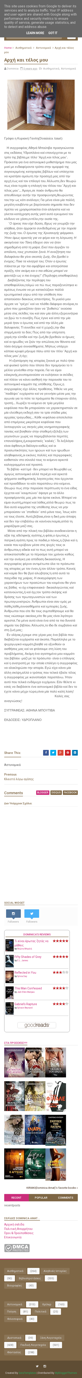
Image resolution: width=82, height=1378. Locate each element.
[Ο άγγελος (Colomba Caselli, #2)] (14, 1178)
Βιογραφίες (14, 1285)
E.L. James (22, 960)
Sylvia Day (22, 976)
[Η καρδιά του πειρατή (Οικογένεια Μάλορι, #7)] (35, 1076)
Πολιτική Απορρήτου (18, 1229)
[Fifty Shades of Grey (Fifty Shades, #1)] (9, 966)
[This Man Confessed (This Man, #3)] (9, 998)
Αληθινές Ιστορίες (55, 1271)
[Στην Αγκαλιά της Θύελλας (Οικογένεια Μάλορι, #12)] (14, 1143)
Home (8, 47)
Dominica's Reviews (37, 934)
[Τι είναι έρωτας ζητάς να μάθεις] (9, 950)
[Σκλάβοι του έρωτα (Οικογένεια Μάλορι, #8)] (55, 1076)
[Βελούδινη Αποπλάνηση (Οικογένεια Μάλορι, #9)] (14, 1110)
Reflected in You (25, 972)
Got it (52, 33)
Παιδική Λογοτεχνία (33, 1344)
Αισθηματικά (23, 47)
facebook (70, 792)
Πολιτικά (40, 1311)
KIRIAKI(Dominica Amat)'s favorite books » (52, 1187)
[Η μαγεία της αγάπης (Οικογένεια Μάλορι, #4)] (14, 1076)
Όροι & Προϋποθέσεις (19, 1233)
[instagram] (45, 1366)
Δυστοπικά (14, 1337)
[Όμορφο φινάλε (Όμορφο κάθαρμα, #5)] (55, 1110)
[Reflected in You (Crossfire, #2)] (9, 982)
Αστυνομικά (43, 47)
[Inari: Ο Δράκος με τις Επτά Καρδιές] (35, 1143)
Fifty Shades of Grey (28, 957)
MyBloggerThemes (66, 1372)
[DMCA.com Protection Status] (17, 1251)
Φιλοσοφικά (14, 1318)
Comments (65, 1197)
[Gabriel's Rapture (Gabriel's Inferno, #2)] (9, 1013)
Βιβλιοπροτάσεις (30, 1278)
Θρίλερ (46, 1304)
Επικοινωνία (12, 1237)
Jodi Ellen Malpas (26, 992)
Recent (16, 1197)
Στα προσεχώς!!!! (15, 1042)
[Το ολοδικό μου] (55, 1179)
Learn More (35, 33)
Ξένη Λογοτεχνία (50, 1337)
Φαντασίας (14, 1352)
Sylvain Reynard (25, 1008)
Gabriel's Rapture (26, 1004)
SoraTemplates (27, 1372)
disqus (56, 792)
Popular (41, 1197)
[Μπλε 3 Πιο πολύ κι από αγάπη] (35, 1177)
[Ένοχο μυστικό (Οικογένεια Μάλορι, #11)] (35, 1110)
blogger (42, 792)
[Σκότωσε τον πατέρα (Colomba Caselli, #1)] (55, 1144)
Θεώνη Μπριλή (24, 949)
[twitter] (37, 1366)
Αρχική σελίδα (14, 1224)
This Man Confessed (28, 988)
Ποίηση (11, 1311)
